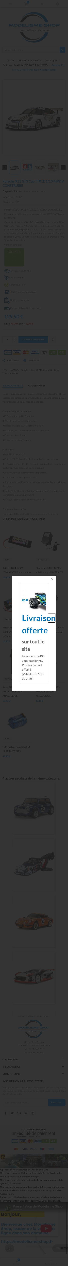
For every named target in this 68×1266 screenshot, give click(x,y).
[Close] (52, 579)
